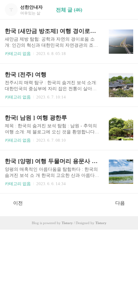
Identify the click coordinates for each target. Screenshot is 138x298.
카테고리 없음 (18, 53)
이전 (18, 203)
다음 (120, 203)
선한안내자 (31, 7)
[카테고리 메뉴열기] (126, 9)
